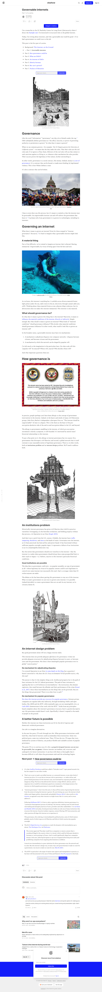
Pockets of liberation (37, 68)
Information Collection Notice (51, 971)
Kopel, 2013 (61, 411)
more (42, 540)
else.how (57, 901)
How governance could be (38, 53)
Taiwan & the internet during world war (36, 945)
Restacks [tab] (32, 882)
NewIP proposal (66, 854)
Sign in (97, 3)
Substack (43, 988)
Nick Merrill (29, 16)
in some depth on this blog (54, 671)
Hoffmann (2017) (36, 802)
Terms (54, 980)
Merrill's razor (27, 932)
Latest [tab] (28, 916)
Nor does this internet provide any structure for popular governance (45, 699)
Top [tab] (24, 916)
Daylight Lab (33, 33)
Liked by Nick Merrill (31, 898)
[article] (51, 924)
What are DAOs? (35, 56)
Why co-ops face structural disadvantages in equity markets (38, 923)
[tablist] (29, 882)
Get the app (59, 984)
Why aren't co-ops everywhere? (34, 921)
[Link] (19, 133)
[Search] (78, 2)
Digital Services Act (36, 825)
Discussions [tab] (34, 916)
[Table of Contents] (2, 496)
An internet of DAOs (37, 59)
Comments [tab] (26, 882)
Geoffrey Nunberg (35, 769)
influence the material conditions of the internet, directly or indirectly (45, 319)
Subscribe (89, 3)
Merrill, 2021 (59, 848)
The (30, 827)
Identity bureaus (35, 62)
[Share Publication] (82, 2)
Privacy (50, 980)
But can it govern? (36, 65)
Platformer (47, 827)
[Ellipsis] (79, 897)
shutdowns (33, 540)
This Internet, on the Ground (43, 47)
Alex (27, 897)
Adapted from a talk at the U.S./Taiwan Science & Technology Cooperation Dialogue (42, 947)
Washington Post (36, 827)
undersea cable (40, 295)
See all (25, 957)
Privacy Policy (63, 971)
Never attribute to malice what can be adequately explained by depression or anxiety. (43, 935)
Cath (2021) (26, 706)
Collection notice (61, 980)
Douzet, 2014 (60, 794)
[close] (66, 951)
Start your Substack (46, 984)
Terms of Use (59, 969)
